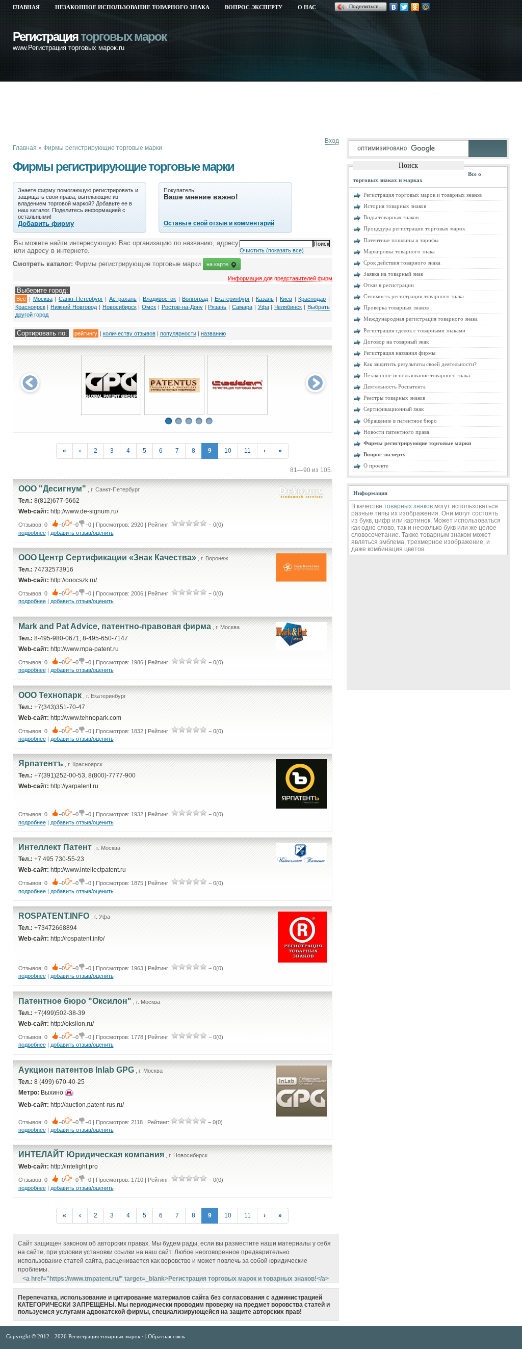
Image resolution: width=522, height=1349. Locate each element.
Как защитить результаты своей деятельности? (420, 364)
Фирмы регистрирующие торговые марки (102, 147)
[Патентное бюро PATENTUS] (174, 390)
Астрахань (123, 299)
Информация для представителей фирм (280, 278)
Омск (149, 307)
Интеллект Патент (55, 847)
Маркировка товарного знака (399, 251)
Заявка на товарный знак (393, 274)
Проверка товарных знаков (396, 307)
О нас (307, 7)
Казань (265, 299)
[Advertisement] (198, 110)
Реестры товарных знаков (394, 398)
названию (213, 333)
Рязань (217, 307)
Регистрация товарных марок (105, 1336)
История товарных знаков (394, 206)
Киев (286, 299)
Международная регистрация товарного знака (420, 319)
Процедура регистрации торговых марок (414, 228)
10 (227, 450)
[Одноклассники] (415, 7)
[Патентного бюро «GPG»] (111, 395)
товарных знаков (408, 506)
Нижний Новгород (73, 307)
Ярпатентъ (40, 763)
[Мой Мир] (426, 7)
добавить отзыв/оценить (82, 533)
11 (247, 450)
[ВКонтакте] (393, 7)
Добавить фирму (46, 223)
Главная (26, 7)
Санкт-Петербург (81, 299)
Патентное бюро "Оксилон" (75, 1001)
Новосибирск (119, 307)
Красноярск (30, 307)
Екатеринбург (232, 299)
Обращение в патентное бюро (400, 421)
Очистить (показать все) (272, 250)
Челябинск (288, 307)
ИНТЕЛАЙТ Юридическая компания (91, 1154)
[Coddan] (237, 388)
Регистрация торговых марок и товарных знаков (422, 195)
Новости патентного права (396, 432)
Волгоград (195, 299)
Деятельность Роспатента (394, 386)
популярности (178, 333)
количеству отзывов (129, 333)
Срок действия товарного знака (401, 263)
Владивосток (159, 299)
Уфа (263, 307)
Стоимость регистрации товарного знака (413, 296)
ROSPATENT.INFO (54, 916)
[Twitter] (404, 7)
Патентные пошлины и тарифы (400, 240)
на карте (218, 264)
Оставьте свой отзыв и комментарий (219, 223)
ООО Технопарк (50, 695)
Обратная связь (166, 1336)
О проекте (375, 465)
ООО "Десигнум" (52, 488)
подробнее (32, 533)
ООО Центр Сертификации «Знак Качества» (107, 557)
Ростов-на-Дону (182, 307)
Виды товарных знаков (391, 217)
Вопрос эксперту (253, 7)
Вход (332, 140)
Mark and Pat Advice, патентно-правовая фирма (114, 626)
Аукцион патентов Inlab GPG (76, 1070)
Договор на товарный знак (396, 342)
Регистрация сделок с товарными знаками (414, 330)
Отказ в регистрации (388, 285)
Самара (242, 307)
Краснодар (312, 299)
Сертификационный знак (393, 409)
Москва (43, 299)
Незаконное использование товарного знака (132, 7)
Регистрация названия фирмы (399, 353)
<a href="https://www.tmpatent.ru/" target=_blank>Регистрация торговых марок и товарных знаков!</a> (175, 1278)
